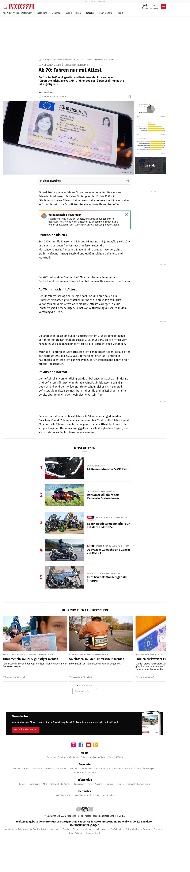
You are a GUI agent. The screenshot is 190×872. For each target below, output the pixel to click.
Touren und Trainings (56, 757)
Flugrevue (77, 829)
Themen (120, 784)
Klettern (88, 829)
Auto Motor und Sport (28, 829)
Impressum (35, 784)
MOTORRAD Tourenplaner (81, 768)
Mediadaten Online (78, 757)
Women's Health (93, 833)
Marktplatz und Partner (56, 768)
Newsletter (37, 768)
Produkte (101, 1)
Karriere (109, 784)
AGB (45, 784)
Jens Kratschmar (46, 92)
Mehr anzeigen (82, 691)
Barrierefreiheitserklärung (138, 784)
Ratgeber (90, 13)
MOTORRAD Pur (121, 768)
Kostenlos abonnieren (25, 729)
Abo (86, 1)
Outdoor (147, 829)
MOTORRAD (61, 795)
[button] (68, 138)
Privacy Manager (95, 784)
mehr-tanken (101, 829)
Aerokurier (10, 829)
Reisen (78, 13)
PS (70, 795)
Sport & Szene (105, 13)
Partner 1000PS (116, 757)
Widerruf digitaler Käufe (85, 772)
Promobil (158, 829)
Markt (120, 13)
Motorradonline (132, 829)
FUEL (97, 795)
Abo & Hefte (108, 795)
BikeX (43, 829)
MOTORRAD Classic (83, 795)
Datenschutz (79, 784)
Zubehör (56, 13)
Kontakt (22, 784)
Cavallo (66, 829)
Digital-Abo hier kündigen (143, 768)
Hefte (93, 1)
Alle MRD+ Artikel (11, 13)
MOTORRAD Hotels (21, 768)
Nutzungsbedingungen (60, 784)
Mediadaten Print (98, 757)
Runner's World (76, 833)
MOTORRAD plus (103, 768)
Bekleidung (42, 13)
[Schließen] (126, 214)
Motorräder (26, 13)
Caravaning (54, 829)
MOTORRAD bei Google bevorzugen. (100, 224)
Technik (68, 13)
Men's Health (116, 829)
